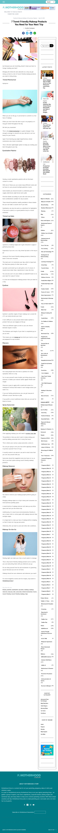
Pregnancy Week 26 (46, 522)
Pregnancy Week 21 (46, 506)
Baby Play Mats (44, 703)
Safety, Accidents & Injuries (46, 679)
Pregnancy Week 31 (46, 541)
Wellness (43, 654)
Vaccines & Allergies (46, 686)
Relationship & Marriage (47, 298)
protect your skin (31, 433)
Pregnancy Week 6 (46, 585)
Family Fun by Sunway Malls (46, 364)
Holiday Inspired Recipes (47, 405)
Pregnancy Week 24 (46, 515)
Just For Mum (44, 409)
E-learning (43, 609)
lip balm (21, 589)
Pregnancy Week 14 (46, 481)
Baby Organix (44, 731)
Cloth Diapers (44, 706)
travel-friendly (7, 594)
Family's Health (45, 289)
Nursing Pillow (44, 708)
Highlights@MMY (45, 402)
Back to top (51, 829)
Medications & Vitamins (47, 668)
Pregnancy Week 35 (46, 553)
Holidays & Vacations (28, 18)
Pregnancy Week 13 (46, 478)
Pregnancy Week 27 (46, 525)
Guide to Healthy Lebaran (45, 327)
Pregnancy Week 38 (46, 563)
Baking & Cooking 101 (46, 313)
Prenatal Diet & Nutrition (45, 344)
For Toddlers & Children (47, 321)
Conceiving (43, 412)
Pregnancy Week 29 (46, 531)
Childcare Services (45, 277)
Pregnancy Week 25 (46, 518)
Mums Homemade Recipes (45, 647)
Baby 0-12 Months (45, 140)
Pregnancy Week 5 (46, 581)
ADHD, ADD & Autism (46, 656)
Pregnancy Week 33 (46, 547)
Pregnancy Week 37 (46, 559)
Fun (42, 350)
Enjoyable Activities (46, 360)
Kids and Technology (46, 251)
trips (26, 594)
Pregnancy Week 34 (46, 550)
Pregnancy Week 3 (46, 534)
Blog (42, 214)
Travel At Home (45, 268)
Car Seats (43, 710)
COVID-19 (43, 665)
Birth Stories (44, 441)
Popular (35, 18)
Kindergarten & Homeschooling (45, 255)
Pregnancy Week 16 (46, 487)
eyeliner (9, 589)
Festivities (44, 370)
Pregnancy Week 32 (46, 544)
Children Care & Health (46, 233)
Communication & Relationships (45, 239)
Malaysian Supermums (46, 641)
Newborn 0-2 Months (46, 429)
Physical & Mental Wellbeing (45, 423)
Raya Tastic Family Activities (46, 377)
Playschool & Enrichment (44, 613)
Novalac (43, 729)
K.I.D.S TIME (44, 638)
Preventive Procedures (46, 673)
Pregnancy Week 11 (46, 471)
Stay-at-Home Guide (46, 303)
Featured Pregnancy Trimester (46, 459)
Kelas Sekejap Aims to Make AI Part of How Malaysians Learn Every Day (47, 84)
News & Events (45, 395)
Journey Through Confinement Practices (46, 632)
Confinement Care (46, 163)
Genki (42, 724)
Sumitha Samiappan (30, 28)
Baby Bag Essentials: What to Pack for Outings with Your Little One (46, 147)
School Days (44, 265)
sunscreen (19, 592)
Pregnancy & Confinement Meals (45, 337)
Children (45, 78)
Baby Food (43, 309)
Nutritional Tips (45, 333)
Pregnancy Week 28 (46, 528)
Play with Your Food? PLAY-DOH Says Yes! (47, 126)
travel (35, 592)
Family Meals (44, 318)
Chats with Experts (46, 100)
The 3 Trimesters (45, 455)
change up (17, 337)
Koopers (43, 726)
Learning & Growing (46, 261)
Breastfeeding (44, 204)
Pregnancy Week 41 (46, 575)
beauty (4, 589)
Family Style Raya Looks (47, 283)
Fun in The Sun (44, 245)
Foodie (42, 307)
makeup (26, 589)
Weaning (43, 211)
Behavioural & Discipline (47, 604)
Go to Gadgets (45, 373)
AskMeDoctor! (44, 628)
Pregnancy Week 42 (46, 578)
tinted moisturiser (14, 131)
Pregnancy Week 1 (46, 465)
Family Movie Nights (46, 280)
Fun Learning (44, 248)
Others (43, 217)
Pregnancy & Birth (45, 438)
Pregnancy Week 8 (46, 591)
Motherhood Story (8, 581)
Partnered (43, 432)
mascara (10, 592)
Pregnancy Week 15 (46, 484)
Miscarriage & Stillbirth (47, 450)
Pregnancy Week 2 (46, 500)
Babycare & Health (45, 201)
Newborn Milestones (46, 208)
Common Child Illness (46, 660)
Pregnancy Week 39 (46, 566)
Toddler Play (44, 622)
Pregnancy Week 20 (46, 503)
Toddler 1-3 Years (45, 601)
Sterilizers (43, 713)
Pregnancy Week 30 (46, 537)
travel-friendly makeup (18, 594)
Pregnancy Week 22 (46, 509)
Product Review (44, 598)
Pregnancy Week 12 (46, 474)
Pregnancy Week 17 (46, 490)
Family (42, 271)
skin (14, 592)
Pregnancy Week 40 (46, 572)
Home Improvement (46, 295)
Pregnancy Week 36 (46, 556)
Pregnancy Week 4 (46, 569)
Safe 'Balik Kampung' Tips (46, 384)
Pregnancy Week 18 (46, 493)
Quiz (42, 399)
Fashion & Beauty (17, 18)
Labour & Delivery (45, 447)
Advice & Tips (44, 274)
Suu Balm (43, 734)
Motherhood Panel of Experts (46, 224)
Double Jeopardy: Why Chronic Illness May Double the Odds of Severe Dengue (47, 107)
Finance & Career (45, 292)
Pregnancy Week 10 (46, 468)
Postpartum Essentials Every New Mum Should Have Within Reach (46, 170)
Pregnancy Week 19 (46, 496)
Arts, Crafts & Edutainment (44, 354)
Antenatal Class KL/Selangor (45, 700)
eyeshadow (15, 589)
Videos (42, 625)
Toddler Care (44, 619)
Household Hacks (45, 419)
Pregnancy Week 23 (46, 512)
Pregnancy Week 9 (46, 594)
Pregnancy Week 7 (46, 588)
